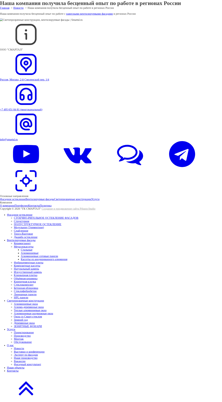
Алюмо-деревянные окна (29, 307)
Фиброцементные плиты (28, 262)
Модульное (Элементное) (29, 227)
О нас (10, 345)
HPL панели (21, 297)
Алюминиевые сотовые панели (39, 256)
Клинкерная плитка (25, 275)
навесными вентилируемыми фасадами (89, 13)
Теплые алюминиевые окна (30, 310)
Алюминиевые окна (26, 303)
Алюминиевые (30, 253)
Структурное (21, 221)
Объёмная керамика (25, 278)
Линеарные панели (25, 294)
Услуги (95, 199)
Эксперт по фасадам (26, 354)
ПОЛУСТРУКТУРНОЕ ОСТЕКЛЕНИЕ (37, 224)
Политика (46, 205)
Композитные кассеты (27, 265)
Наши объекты (15, 367)
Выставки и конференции (29, 351)
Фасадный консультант (27, 364)
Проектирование (24, 332)
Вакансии (19, 361)
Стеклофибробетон (25, 291)
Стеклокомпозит (23, 284)
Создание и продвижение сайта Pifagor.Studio (68, 208)
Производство (22, 335)
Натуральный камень (26, 268)
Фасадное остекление (12, 199)
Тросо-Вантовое (23, 233)
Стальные (26, 249)
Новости (19, 348)
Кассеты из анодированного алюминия (44, 259)
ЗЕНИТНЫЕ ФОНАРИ (28, 326)
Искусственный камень (28, 272)
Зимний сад (21, 319)
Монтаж (19, 338)
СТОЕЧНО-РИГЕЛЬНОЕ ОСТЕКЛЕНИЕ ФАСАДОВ (46, 217)
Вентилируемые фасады (39, 199)
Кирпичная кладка (25, 281)
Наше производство (25, 357)
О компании (7, 205)
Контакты (34, 205)
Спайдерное (21, 230)
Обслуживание (23, 342)
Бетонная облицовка (26, 288)
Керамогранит (22, 243)
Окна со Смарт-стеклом (28, 316)
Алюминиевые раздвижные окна (33, 313)
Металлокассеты (23, 246)
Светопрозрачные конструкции (72, 199)
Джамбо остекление (25, 237)
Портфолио (21, 205)
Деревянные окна (24, 322)
